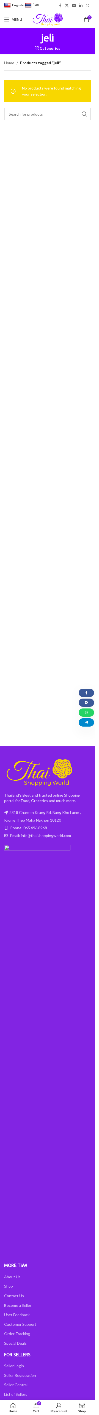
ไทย (36, 5)
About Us (12, 1276)
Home (9, 62)
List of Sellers (15, 1394)
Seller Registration (20, 1375)
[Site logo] (48, 19)
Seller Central (16, 1384)
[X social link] (66, 5)
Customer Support (20, 1324)
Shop (8, 1286)
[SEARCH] (84, 114)
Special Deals (15, 1343)
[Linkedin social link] (81, 5)
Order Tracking (17, 1333)
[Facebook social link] (60, 5)
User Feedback (17, 1314)
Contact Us (14, 1295)
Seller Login (14, 1365)
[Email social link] (74, 5)
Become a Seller (17, 1305)
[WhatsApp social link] (87, 5)
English (17, 5)
